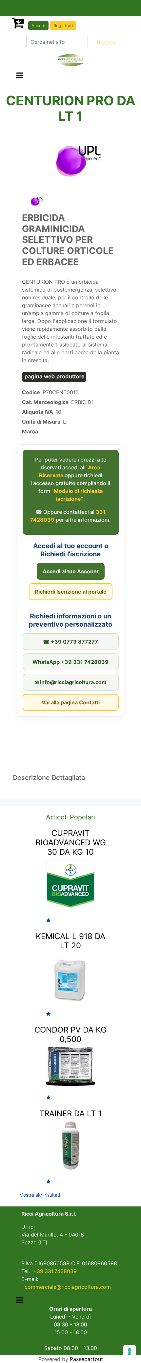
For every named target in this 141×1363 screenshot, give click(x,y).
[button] (106, 42)
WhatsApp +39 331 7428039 (70, 662)
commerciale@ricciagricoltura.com (68, 1287)
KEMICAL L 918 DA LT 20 (70, 941)
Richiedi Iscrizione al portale (71, 591)
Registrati (63, 25)
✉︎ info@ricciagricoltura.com (70, 682)
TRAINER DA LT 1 (70, 1113)
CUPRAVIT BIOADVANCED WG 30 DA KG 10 (70, 842)
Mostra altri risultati (39, 1195)
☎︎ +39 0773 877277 (70, 641)
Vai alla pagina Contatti (71, 702)
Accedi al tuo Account (71, 571)
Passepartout (86, 1359)
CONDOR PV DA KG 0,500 (70, 1034)
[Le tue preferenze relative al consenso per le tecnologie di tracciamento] (129, 1351)
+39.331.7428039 (55, 1271)
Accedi (38, 25)
